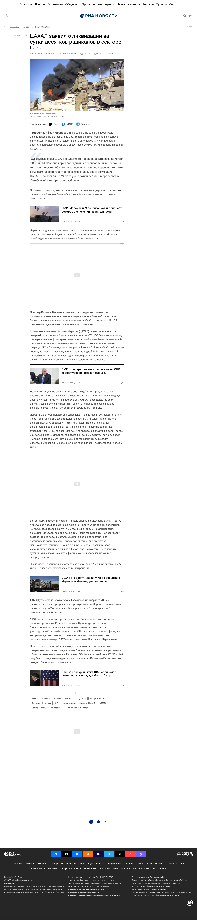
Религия (130, 863)
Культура (100, 863)
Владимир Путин (98, 698)
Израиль (46, 698)
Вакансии (9, 883)
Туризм (140, 863)
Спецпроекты (38, 868)
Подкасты (160, 863)
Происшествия (68, 863)
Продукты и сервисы (70, 868)
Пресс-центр (90, 868)
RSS (154, 868)
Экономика (43, 863)
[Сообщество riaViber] (141, 854)
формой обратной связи (158, 886)
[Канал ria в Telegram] (109, 854)
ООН (57, 703)
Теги (182, 863)
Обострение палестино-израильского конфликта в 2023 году (60, 708)
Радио (149, 863)
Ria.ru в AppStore (109, 868)
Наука (90, 863)
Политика (17, 863)
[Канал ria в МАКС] (56, 854)
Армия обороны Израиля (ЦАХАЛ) (79, 703)
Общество (30, 863)
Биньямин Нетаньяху (41, 703)
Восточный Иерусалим (75, 698)
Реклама (52, 868)
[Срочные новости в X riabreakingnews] (130, 854)
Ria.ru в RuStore (128, 868)
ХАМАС (103, 703)
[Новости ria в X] (120, 854)
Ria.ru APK (144, 868)
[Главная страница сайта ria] (98, 16)
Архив (162, 868)
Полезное (172, 863)
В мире (35, 698)
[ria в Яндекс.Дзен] (66, 854)
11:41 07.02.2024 (12, 27)
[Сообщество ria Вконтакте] (77, 854)
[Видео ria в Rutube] (98, 854)
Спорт (82, 863)
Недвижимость (115, 863)
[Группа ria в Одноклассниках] (88, 854)
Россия (57, 698)
